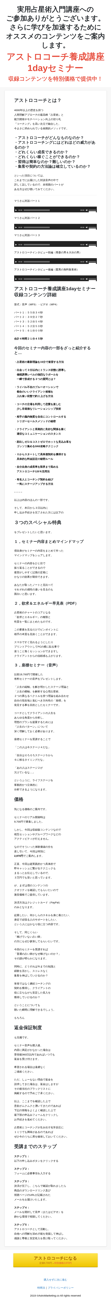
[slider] (93, 210)
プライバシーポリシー (61, 1287)
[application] (55, 209)
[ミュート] (87, 210)
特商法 (41, 1287)
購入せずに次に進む (55, 1279)
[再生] (16, 210)
